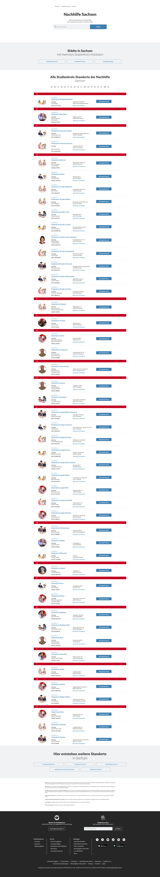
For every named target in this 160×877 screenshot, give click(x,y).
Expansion (37, 844)
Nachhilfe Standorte (79, 841)
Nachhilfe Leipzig (108, 61)
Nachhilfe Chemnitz (52, 61)
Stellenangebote (39, 846)
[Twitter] (102, 839)
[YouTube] (107, 839)
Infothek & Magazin (52, 861)
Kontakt (97, 863)
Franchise (37, 841)
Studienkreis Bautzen (49, 764)
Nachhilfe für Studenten (80, 844)
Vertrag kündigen (55, 844)
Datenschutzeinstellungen (60, 863)
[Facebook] (97, 839)
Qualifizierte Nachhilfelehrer (59, 846)
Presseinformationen (57, 851)
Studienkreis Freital (80, 764)
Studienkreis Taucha (95, 769)
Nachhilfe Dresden (80, 61)
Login (103, 863)
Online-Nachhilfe (79, 846)
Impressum (98, 861)
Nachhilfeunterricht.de (86, 861)
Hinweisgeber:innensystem (78, 863)
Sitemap (90, 863)
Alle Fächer (54, 848)
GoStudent (74, 861)
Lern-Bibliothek (78, 851)
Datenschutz (107, 861)
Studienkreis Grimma (111, 764)
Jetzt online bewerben (56, 829)
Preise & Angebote (56, 841)
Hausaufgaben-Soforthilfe (81, 848)
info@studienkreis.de (116, 867)
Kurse (75, 853)
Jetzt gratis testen (104, 101)
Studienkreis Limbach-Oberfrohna (64, 769)
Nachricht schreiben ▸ (79, 105)
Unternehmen (65, 861)
